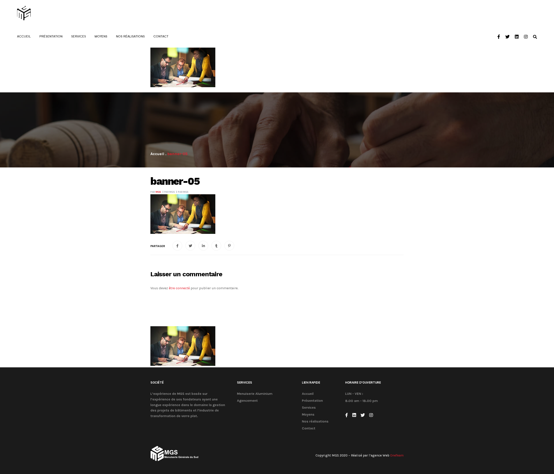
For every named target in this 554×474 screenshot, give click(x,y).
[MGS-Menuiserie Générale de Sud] (41, 13)
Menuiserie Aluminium (254, 394)
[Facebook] (346, 415)
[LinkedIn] (354, 415)
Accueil (308, 394)
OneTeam (397, 455)
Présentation (312, 401)
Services (309, 408)
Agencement (247, 401)
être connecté (179, 288)
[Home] (157, 153)
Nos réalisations (315, 421)
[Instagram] (371, 415)
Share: (157, 246)
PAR (155, 191)
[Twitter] (363, 415)
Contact (308, 428)
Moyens (308, 414)
